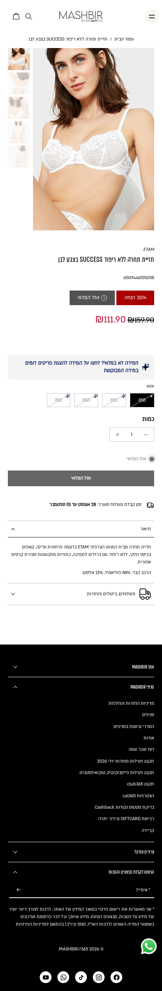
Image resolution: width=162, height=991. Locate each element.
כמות (148, 419)
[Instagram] (99, 977)
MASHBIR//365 (73, 949)
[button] (81, 478)
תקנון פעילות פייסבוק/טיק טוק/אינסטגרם (116, 773)
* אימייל (143, 890)
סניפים (148, 715)
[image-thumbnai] (19, 59)
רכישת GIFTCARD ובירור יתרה (126, 819)
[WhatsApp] (63, 977)
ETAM (148, 249)
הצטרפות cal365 (138, 796)
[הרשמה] (18, 890)
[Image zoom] (93, 139)
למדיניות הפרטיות (32, 924)
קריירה (148, 831)
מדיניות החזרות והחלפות (131, 703)
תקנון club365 (140, 784)
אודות (149, 738)
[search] (28, 16)
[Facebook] (116, 977)
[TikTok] (81, 977)
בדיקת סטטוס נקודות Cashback (124, 807)
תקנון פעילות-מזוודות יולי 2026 (125, 761)
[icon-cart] (16, 16)
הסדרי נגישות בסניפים (134, 727)
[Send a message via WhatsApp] (149, 946)
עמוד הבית (124, 39)
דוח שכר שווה (141, 749)
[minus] (146, 434)
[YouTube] (46, 977)
